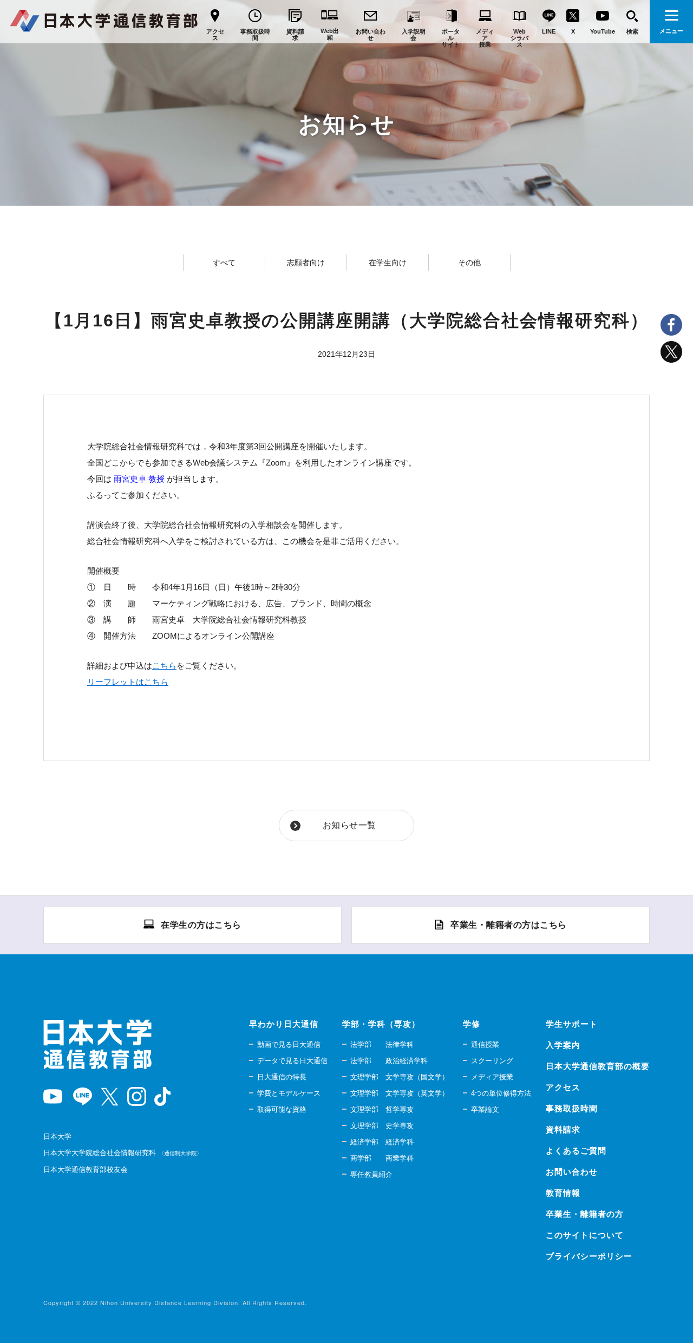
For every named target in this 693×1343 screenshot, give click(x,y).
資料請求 (563, 1129)
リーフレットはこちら (127, 681)
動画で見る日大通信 (289, 1044)
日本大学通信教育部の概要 (598, 1066)
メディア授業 (492, 1077)
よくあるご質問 (576, 1150)
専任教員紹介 (371, 1174)
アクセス (563, 1087)
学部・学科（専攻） (381, 1023)
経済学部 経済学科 (382, 1142)
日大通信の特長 (281, 1077)
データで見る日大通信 (292, 1061)
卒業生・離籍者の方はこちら (508, 924)
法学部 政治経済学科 (389, 1061)
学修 (471, 1023)
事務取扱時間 (572, 1108)
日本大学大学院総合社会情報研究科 (121, 1153)
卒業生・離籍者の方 (585, 1213)
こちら (164, 665)
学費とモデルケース (289, 1093)
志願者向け (306, 262)
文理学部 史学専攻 (382, 1126)
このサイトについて (585, 1235)
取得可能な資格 (281, 1109)
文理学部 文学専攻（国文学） (399, 1077)
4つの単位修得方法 (501, 1093)
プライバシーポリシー (589, 1256)
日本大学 (57, 1136)
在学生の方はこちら (201, 924)
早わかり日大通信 (283, 1023)
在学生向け (388, 262)
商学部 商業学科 (382, 1158)
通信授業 (485, 1044)
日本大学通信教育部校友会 (85, 1169)
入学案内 (563, 1045)
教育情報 (563, 1192)
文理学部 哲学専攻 (382, 1109)
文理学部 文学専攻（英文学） (399, 1093)
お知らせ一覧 (349, 825)
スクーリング (492, 1061)
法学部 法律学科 (382, 1044)
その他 (469, 262)
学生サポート (572, 1023)
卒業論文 (485, 1109)
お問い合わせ (572, 1171)
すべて (224, 262)
